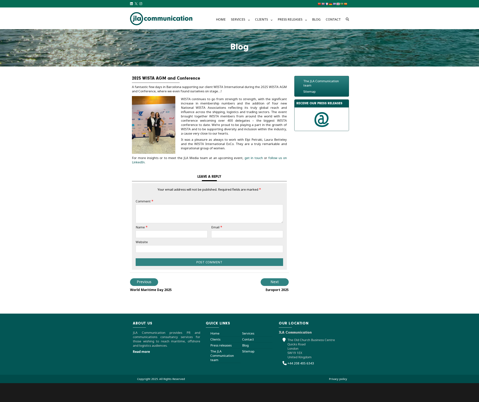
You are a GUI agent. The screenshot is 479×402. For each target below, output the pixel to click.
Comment (144, 201)
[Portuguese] (341, 3)
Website (142, 242)
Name (142, 227)
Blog (316, 19)
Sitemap (309, 91)
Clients (261, 19)
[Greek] (334, 3)
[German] (330, 3)
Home (221, 19)
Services (238, 19)
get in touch (254, 158)
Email (216, 227)
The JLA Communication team (222, 355)
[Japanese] (338, 3)
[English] (323, 3)
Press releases (290, 19)
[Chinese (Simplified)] (319, 3)
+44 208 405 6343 (300, 363)
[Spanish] (345, 3)
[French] (326, 3)
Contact (333, 19)
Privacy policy (338, 379)
